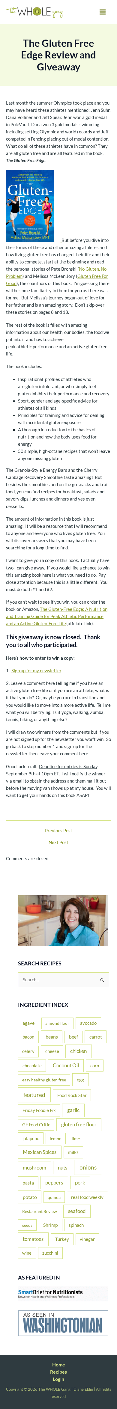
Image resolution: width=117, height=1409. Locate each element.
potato (30, 1197)
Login (58, 1379)
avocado (88, 1023)
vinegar (87, 1239)
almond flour (57, 1023)
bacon (28, 1036)
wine (27, 1253)
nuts (62, 1167)
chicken (78, 1051)
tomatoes (33, 1239)
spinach (76, 1225)
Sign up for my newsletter (36, 670)
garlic (73, 1110)
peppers (54, 1182)
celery (28, 1051)
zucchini (50, 1253)
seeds (27, 1225)
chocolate (32, 1065)
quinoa (54, 1197)
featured (34, 1094)
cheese (52, 1051)
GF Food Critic (36, 1124)
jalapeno (30, 1138)
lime (76, 1138)
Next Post (58, 842)
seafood (77, 1211)
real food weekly (87, 1197)
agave (28, 1023)
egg (80, 1080)
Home (58, 1364)
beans (52, 1036)
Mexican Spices (39, 1152)
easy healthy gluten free (44, 1079)
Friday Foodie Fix (39, 1110)
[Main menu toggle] (103, 12)
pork (80, 1182)
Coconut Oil (66, 1066)
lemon (56, 1138)
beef (73, 1036)
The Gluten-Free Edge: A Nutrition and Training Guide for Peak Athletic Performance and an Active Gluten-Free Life (56, 616)
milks (73, 1152)
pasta (28, 1182)
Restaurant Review (39, 1211)
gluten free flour (79, 1125)
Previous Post (58, 831)
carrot (95, 1036)
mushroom (34, 1168)
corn (94, 1065)
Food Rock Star (72, 1095)
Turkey (62, 1239)
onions (88, 1167)
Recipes (58, 1372)
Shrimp (50, 1225)
